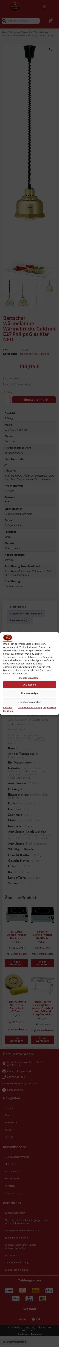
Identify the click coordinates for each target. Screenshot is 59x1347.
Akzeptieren (29, 684)
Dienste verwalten (29, 678)
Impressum (49, 707)
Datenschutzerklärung (30, 707)
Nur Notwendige (29, 693)
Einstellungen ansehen (29, 702)
